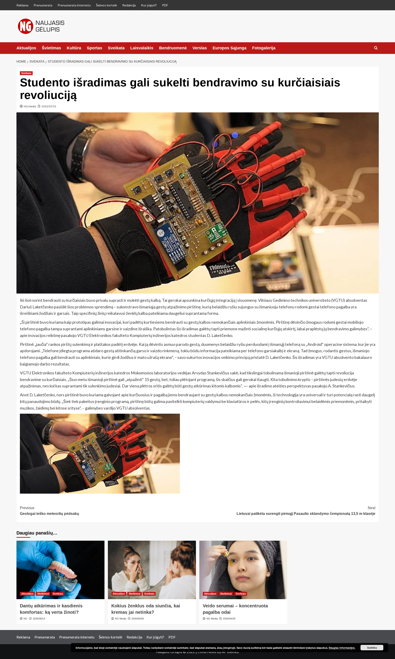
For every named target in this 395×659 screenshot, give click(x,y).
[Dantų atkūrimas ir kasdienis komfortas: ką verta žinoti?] (60, 570)
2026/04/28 (229, 618)
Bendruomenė (173, 48)
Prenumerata (43, 5)
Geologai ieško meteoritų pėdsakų (49, 511)
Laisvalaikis (141, 48)
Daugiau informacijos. (342, 647)
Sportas (94, 48)
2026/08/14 (39, 618)
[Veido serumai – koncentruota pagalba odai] (243, 570)
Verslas (199, 48)
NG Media (30, 106)
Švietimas (51, 48)
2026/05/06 (137, 618)
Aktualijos (26, 48)
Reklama (22, 5)
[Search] (376, 48)
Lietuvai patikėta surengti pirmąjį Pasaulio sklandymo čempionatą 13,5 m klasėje (306, 511)
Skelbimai (43, 593)
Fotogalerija (263, 48)
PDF (165, 5)
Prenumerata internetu (74, 5)
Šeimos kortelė (106, 5)
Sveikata (116, 48)
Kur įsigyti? (149, 5)
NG (25, 618)
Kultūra (74, 48)
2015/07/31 (49, 106)
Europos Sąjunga (229, 48)
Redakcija (129, 5)
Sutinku (372, 648)
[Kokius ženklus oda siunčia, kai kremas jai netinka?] (152, 570)
